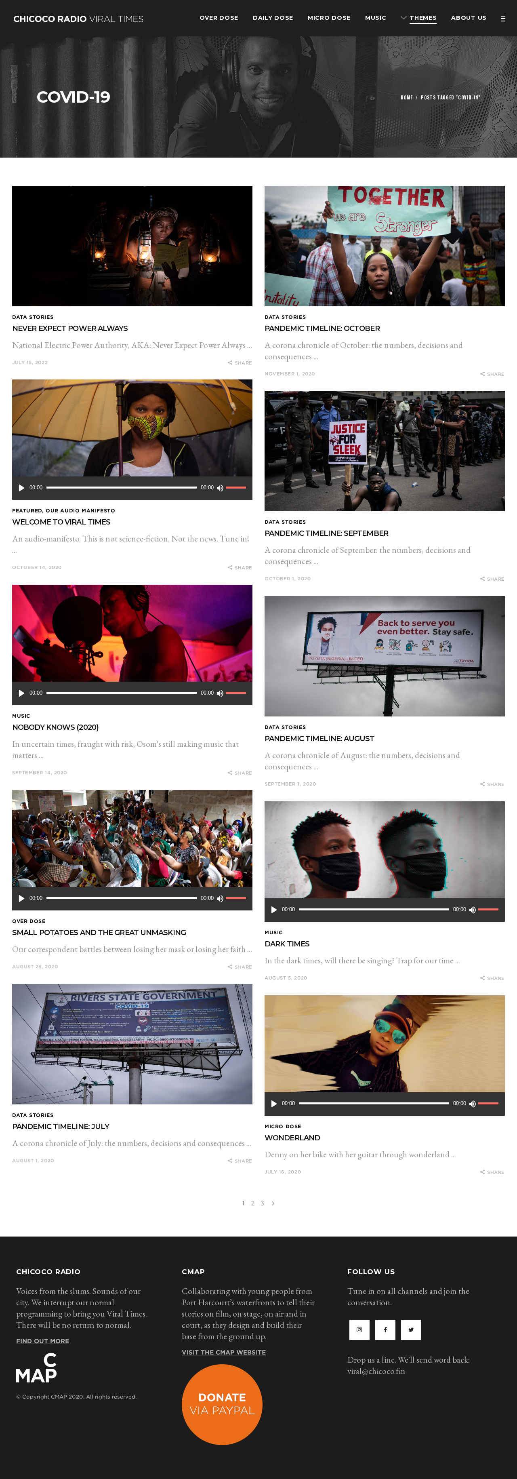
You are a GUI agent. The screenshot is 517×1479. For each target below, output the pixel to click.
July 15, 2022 (30, 362)
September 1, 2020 (290, 784)
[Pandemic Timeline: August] (385, 656)
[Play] (21, 488)
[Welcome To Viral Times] (132, 439)
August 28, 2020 (35, 966)
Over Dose (28, 921)
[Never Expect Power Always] (132, 246)
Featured (27, 511)
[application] (132, 488)
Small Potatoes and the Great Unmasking (99, 932)
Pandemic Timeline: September (326, 533)
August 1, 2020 (33, 1160)
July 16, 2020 (283, 1172)
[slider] (237, 488)
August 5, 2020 (286, 978)
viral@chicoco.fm (376, 1370)
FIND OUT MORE (42, 1341)
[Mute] (220, 488)
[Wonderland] (385, 1055)
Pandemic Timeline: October (322, 328)
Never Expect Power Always (70, 328)
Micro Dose (283, 1126)
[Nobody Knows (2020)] (132, 645)
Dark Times (287, 944)
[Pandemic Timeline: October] (385, 246)
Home (407, 97)
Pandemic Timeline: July (60, 1126)
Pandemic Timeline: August (320, 738)
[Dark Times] (385, 861)
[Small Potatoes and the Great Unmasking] (132, 850)
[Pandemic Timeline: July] (132, 1044)
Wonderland (292, 1137)
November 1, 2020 (290, 374)
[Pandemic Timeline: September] (385, 451)
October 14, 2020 (37, 567)
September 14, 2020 (39, 772)
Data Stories (32, 317)
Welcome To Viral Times (61, 522)
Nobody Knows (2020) (55, 727)
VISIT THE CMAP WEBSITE (224, 1352)
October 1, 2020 (288, 578)
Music (21, 716)
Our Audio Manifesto (80, 511)
